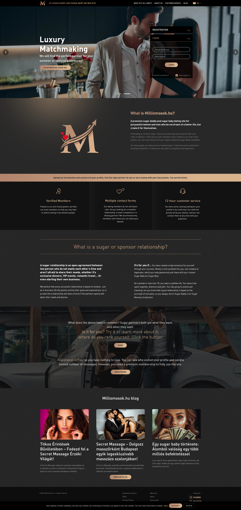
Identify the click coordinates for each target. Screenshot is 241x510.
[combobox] (197, 3)
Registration (160, 29)
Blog (186, 3)
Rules (152, 497)
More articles (120, 477)
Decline (189, 506)
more (120, 345)
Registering (120, 372)
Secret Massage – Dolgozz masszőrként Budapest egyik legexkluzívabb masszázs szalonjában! (119, 451)
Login (156, 38)
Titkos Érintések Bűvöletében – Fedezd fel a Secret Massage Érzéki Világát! (64, 451)
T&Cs (124, 497)
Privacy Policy (128, 500)
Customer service (173, 3)
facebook (197, 497)
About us (158, 3)
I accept (175, 506)
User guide (154, 500)
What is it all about (143, 3)
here (166, 506)
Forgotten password (161, 75)
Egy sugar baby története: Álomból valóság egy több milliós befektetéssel (175, 448)
